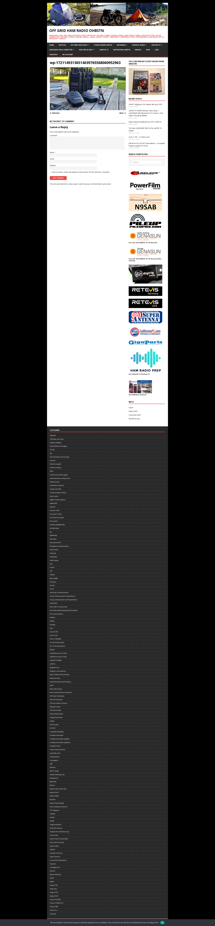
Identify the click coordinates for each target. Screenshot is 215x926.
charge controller (55, 489)
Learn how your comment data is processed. (95, 184)
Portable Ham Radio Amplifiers (60, 742)
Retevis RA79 (54, 792)
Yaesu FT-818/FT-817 (56, 903)
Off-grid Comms (55, 707)
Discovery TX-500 (55, 514)
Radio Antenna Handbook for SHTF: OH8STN (145, 122)
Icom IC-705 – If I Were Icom (139, 137)
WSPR (52, 878)
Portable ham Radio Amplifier (60, 739)
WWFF (52, 882)
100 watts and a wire (57, 439)
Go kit (52, 589)
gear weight (54, 578)
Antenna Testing (55, 468)
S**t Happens (54, 810)
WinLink (52, 871)
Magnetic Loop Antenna (58, 671)
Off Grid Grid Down (56, 700)
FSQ (51, 564)
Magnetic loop (54, 667)
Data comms (54, 496)
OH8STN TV (104, 50)
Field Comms (54, 550)
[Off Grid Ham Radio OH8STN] (107, 24)
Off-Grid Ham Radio (56, 714)
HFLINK (52, 621)
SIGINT (52, 821)
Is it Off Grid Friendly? (57, 642)
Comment (53, 135)
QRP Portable (54, 771)
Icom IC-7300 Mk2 (55, 639)
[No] (212, 923)
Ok (162, 922)
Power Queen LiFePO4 (103, 45)
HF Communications (56, 614)
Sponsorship (54, 846)
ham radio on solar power (58, 607)
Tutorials (53, 864)
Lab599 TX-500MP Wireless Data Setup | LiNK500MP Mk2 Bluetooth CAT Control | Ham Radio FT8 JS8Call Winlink (146, 113)
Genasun (53, 582)
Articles (62, 45)
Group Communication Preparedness (62, 596)
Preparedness (55, 757)
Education (53, 539)
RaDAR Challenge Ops (57, 775)
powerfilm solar (55, 753)
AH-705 (52, 450)
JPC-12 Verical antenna (57, 646)
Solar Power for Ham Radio (59, 839)
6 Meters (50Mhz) (55, 443)
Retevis (52, 785)
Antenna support (55, 464)
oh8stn (52, 721)
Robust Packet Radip (57, 803)
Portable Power (55, 746)
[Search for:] (146, 162)
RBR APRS (53, 782)
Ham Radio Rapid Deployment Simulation (64, 610)
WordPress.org (134, 419)
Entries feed (133, 411)
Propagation (54, 760)
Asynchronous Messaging (58, 475)
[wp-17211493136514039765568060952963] (88, 109)
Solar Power (54, 835)
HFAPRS (52, 618)
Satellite (52, 814)
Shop (148, 50)
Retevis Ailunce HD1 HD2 (58, 789)
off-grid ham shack (56, 717)
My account (67, 54)
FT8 (51, 571)
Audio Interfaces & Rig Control (60, 478)
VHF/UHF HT (156, 45)
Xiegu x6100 (54, 896)
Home (51, 45)
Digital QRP (53, 503)
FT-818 (52, 567)
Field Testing (54, 560)
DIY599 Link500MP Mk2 (57, 525)
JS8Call (52, 650)
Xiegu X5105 (54, 892)
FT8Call (52, 575)
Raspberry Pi (54, 778)
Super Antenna (55, 857)
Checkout (53, 54)
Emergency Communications (59, 546)
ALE (51, 453)
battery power (54, 482)
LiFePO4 (52, 664)
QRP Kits (53, 767)
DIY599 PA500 (54, 528)
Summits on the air (56, 853)
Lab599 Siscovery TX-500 (58, 657)
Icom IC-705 (53, 635)
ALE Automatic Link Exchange (59, 457)
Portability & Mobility (57, 732)
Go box (52, 585)
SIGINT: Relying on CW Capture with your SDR (145, 104)
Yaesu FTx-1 (54, 910)
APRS (51, 471)
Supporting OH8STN (121, 50)
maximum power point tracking (60, 682)
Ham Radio (53, 603)
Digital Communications (58, 500)
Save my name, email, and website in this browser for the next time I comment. (81, 172)
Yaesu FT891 (54, 907)
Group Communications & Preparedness (63, 600)
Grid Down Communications (59, 592)
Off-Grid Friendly (55, 710)
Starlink (52, 849)
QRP (51, 764)
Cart (157, 50)
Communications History (58, 493)
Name (52, 152)
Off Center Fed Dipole (57, 696)
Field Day (53, 553)
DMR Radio (53, 535)
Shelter (52, 817)
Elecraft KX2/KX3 (55, 543)
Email (52, 159)
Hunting (52, 625)
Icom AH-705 (54, 632)
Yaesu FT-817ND (55, 899)
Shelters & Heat (86, 50)
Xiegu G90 (53, 889)
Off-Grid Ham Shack (79, 45)
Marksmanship (55, 678)
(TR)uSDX (53, 435)
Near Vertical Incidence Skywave (61, 692)
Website (53, 165)
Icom (51, 628)
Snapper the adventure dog (59, 832)
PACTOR (52, 728)
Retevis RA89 (54, 796)
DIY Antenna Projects (57, 517)
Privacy (138, 50)
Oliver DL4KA (54, 725)
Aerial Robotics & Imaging (58, 446)
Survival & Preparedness (58, 860)
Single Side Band (55, 825)
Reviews (53, 799)
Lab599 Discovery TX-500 (58, 653)
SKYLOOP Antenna (56, 828)
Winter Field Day (55, 874)
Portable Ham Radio (56, 735)
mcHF (51, 685)
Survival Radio (138, 45)
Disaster (53, 507)
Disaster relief (54, 510)
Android (52, 460)
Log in (131, 407)
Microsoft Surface (56, 689)
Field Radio (53, 557)
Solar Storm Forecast (57, 842)
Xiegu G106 (53, 885)
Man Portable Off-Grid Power (60, 675)
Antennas (121, 45)
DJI (51, 532)
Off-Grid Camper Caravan (58, 703)
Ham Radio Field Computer (60, 50)
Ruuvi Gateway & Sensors (59, 807)
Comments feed (134, 415)
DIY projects (54, 521)
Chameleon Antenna (57, 485)
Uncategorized (55, 867)
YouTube (53, 914)
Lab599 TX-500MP (56, 660)
